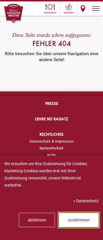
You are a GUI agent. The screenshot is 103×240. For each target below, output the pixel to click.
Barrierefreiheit (51, 148)
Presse (51, 103)
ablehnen (37, 220)
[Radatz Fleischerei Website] (13, 13)
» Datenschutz (86, 200)
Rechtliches (51, 134)
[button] (96, 8)
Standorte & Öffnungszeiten (83, 8)
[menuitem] (51, 141)
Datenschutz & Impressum (51, 141)
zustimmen (79, 220)
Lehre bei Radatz (51, 118)
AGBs (51, 154)
